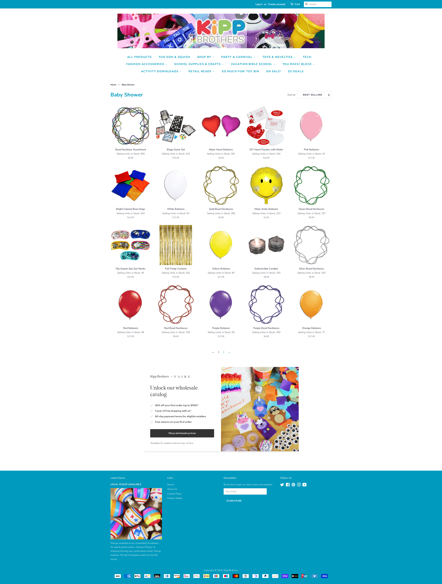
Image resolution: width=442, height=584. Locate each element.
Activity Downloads (160, 71)
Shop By (204, 57)
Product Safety (174, 498)
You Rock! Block (297, 64)
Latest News (117, 478)
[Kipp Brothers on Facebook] (288, 485)
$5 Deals (296, 71)
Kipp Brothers (231, 570)
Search (170, 484)
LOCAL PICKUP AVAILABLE (125, 484)
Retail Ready (201, 71)
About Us (172, 489)
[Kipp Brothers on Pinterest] (293, 485)
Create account (276, 4)
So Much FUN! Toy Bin (240, 71)
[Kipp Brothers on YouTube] (304, 485)
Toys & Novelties (278, 57)
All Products (139, 57)
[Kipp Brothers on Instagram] (299, 485)
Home (113, 84)
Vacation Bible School (252, 64)
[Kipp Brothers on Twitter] (282, 485)
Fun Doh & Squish (174, 57)
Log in (259, 4)
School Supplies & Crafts (198, 64)
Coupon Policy (174, 493)
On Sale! (273, 71)
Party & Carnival (237, 57)
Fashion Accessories (145, 64)
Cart (297, 4)
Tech (307, 57)
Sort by (291, 94)
